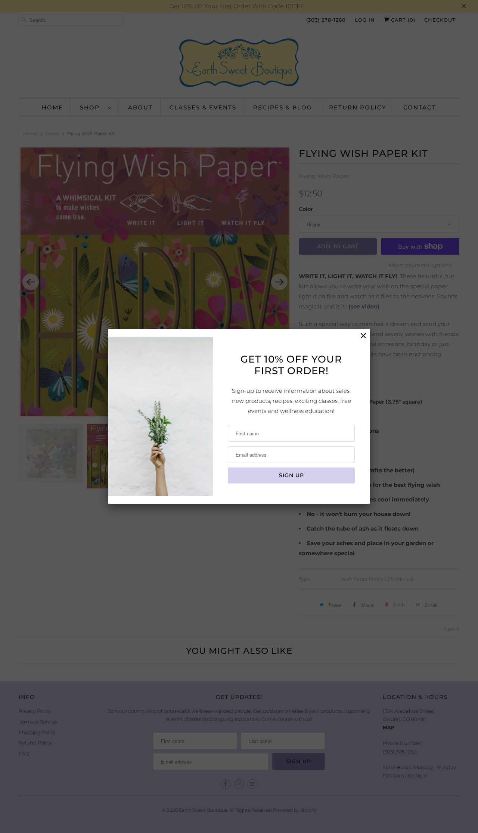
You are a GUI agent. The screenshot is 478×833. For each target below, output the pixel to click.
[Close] (363, 336)
